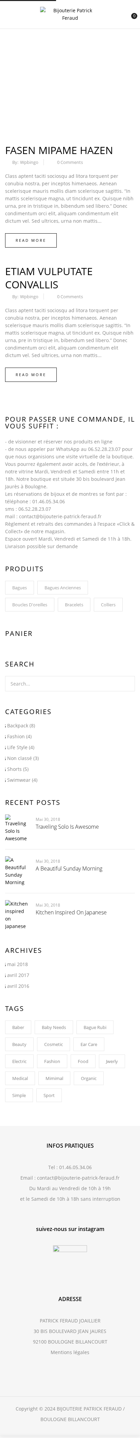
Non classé (19, 758)
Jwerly (112, 1061)
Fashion (16, 736)
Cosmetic (53, 1044)
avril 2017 (18, 975)
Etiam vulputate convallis (49, 277)
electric (19, 1061)
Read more (31, 240)
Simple (19, 1095)
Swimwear (19, 780)
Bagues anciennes (63, 588)
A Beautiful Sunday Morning (69, 868)
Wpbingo (29, 162)
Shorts (14, 769)
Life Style (17, 747)
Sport (49, 1095)
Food (83, 1061)
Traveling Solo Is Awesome (67, 826)
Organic (89, 1078)
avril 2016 (18, 986)
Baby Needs (54, 1027)
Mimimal (54, 1078)
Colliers (108, 605)
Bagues (19, 588)
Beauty (19, 1044)
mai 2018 (17, 964)
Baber (18, 1027)
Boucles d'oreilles (29, 605)
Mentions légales (70, 1352)
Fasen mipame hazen (59, 150)
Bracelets (74, 605)
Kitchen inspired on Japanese (71, 912)
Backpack (17, 725)
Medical (20, 1078)
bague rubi (95, 1027)
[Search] (128, 683)
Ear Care (89, 1044)
